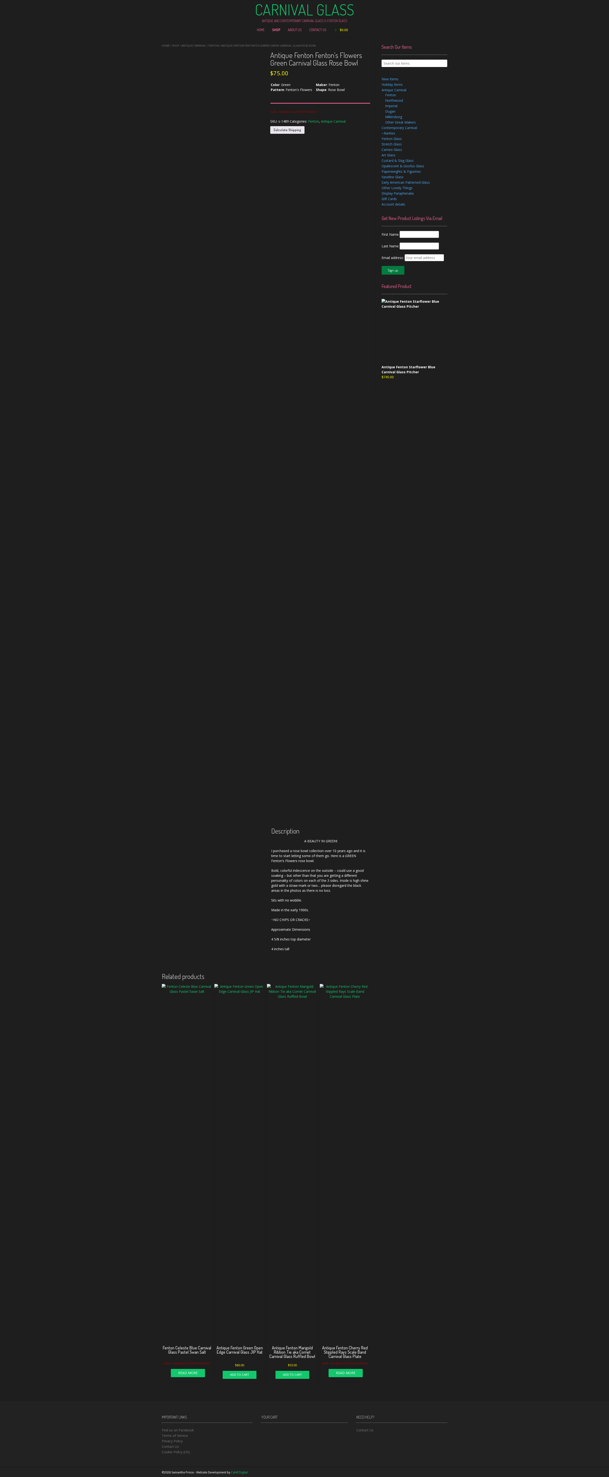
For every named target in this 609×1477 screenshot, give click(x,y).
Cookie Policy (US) (176, 1452)
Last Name (390, 246)
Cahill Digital (239, 1472)
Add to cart (239, 1374)
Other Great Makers (400, 122)
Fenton (213, 45)
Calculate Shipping (287, 130)
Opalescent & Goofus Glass (403, 166)
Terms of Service (175, 1435)
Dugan (390, 111)
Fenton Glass (392, 138)
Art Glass (388, 155)
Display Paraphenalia (398, 193)
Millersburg (393, 117)
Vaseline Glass (392, 177)
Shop (276, 30)
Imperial (391, 106)
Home (261, 30)
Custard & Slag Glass (398, 160)
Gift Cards (389, 199)
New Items (390, 79)
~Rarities (388, 133)
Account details (393, 204)
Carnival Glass (304, 9)
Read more (188, 1373)
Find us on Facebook (178, 1430)
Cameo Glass (392, 149)
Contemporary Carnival (399, 127)
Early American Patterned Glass (406, 182)
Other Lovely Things (397, 188)
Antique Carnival (194, 45)
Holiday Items (392, 84)
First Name (390, 234)
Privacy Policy (172, 1441)
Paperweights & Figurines (401, 171)
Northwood (394, 100)
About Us (295, 30)
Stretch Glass (392, 144)
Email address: (393, 257)
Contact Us (317, 30)
